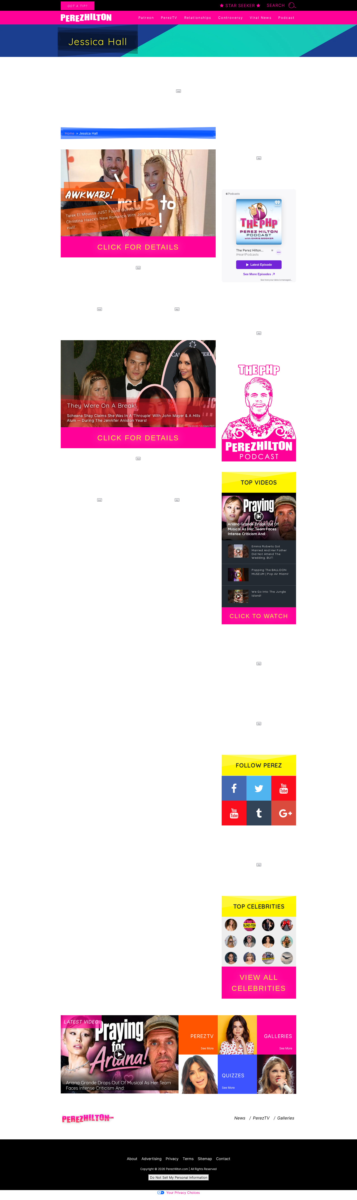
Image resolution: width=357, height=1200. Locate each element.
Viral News (260, 18)
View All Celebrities (259, 982)
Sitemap (205, 1159)
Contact (223, 1159)
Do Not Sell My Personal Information (178, 1177)
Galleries (285, 1118)
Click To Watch (259, 616)
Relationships (197, 18)
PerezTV (169, 18)
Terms (188, 1159)
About (132, 1159)
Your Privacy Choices (183, 1192)
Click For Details (138, 247)
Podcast (286, 18)
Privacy (172, 1159)
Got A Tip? (78, 6)
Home (69, 133)
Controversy (230, 18)
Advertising (152, 1159)
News (239, 1118)
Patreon (146, 18)
